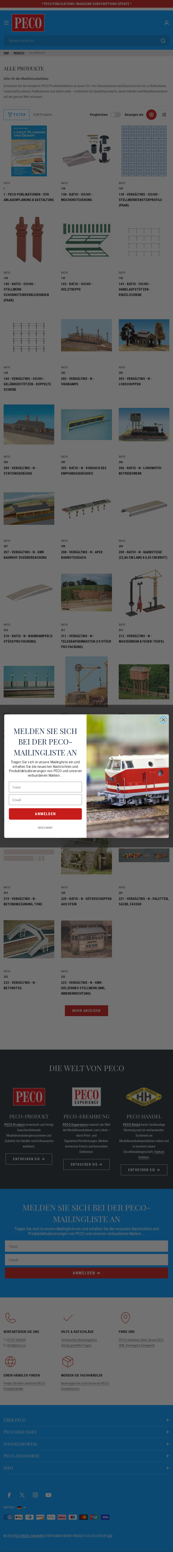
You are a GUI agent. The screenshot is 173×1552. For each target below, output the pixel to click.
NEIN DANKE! (45, 827)
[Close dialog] (163, 719)
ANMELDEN (45, 813)
